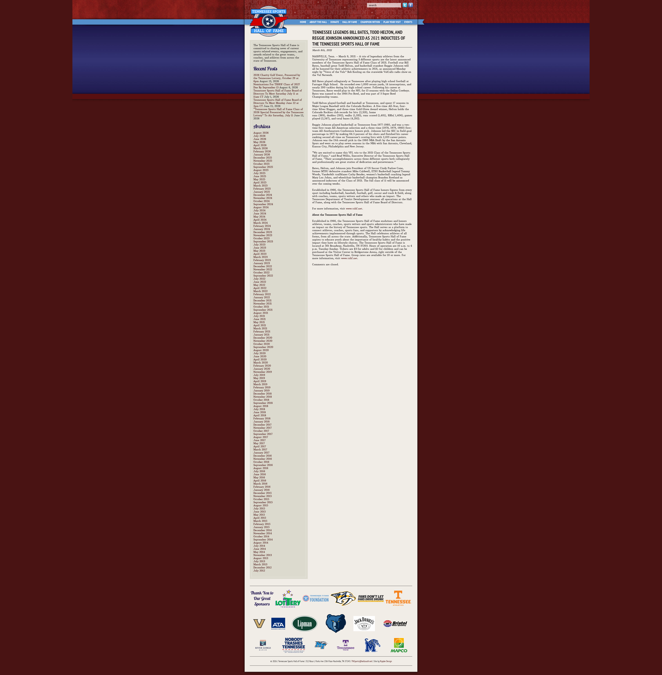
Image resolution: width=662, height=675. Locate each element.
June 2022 (259, 281)
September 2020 (263, 347)
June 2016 (259, 474)
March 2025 (260, 185)
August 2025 (260, 170)
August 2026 (261, 132)
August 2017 (260, 437)
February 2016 (261, 486)
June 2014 (259, 548)
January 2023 (261, 263)
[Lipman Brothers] (305, 623)
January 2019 (261, 390)
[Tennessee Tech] (345, 644)
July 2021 (259, 316)
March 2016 (260, 483)
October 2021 (261, 306)
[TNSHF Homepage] (267, 19)
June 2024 (259, 213)
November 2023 (262, 235)
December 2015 (262, 493)
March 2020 (260, 362)
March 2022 (260, 291)
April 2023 (259, 253)
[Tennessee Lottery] (288, 598)
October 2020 (261, 344)
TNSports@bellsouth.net (362, 661)
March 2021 (260, 328)
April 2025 (259, 182)
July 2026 (259, 135)
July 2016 (259, 471)
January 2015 (261, 527)
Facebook (410, 5)
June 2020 (259, 356)
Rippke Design (386, 661)
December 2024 (262, 194)
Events (408, 22)
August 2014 (260, 542)
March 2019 (260, 384)
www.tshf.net (354, 208)
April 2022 (259, 288)
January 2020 (261, 368)
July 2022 (259, 278)
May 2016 (259, 477)
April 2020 (260, 359)
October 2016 (261, 462)
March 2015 (260, 521)
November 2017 (262, 427)
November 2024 (262, 198)
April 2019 (259, 381)
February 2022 (262, 294)
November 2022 (262, 269)
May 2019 (259, 378)
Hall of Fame (349, 22)
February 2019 (261, 387)
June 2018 (259, 412)
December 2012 (262, 567)
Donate (334, 22)
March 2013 (260, 564)
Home (303, 22)
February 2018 (261, 418)
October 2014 (261, 536)
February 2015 (261, 524)
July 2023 (259, 244)
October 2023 (261, 238)
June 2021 (259, 319)
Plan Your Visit (392, 22)
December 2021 (262, 300)
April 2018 (259, 415)
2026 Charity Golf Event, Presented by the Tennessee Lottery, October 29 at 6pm (276, 78)
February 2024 (262, 226)
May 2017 (259, 443)
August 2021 (260, 312)
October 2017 (261, 430)
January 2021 (261, 334)
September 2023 (263, 241)
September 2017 (263, 434)
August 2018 (260, 406)
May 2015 (259, 514)
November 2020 (262, 340)
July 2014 (259, 545)
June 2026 (259, 139)
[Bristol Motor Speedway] (395, 623)
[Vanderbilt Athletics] (259, 623)
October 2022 (261, 272)
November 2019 (262, 371)
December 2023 (262, 232)
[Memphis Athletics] (372, 644)
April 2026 (260, 145)
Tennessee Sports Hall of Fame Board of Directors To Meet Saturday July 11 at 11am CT (277, 93)
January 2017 (261, 452)
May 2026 (259, 142)
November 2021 (262, 303)
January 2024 (261, 229)
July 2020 (259, 353)
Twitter (405, 5)
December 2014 (262, 530)
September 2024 (263, 204)
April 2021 (259, 325)
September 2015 (263, 502)
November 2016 (262, 458)
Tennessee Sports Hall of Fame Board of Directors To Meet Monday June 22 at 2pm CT (277, 103)
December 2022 (262, 266)
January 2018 (261, 421)
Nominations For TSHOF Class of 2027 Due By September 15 (276, 86)
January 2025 (261, 191)
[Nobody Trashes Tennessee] (293, 644)
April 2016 (259, 480)
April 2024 (260, 219)
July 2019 (259, 375)
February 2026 (262, 151)
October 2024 (261, 201)
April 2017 (259, 446)
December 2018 (262, 393)
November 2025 (262, 160)
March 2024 (260, 222)
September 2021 (263, 309)
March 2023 (260, 257)
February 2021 (261, 331)
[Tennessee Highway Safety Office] (371, 598)
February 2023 (262, 260)
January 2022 (261, 297)
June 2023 (259, 247)
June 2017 (259, 440)
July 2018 (259, 409)
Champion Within (370, 22)
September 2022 (263, 275)
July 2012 (259, 570)
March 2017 (260, 449)
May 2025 (259, 179)
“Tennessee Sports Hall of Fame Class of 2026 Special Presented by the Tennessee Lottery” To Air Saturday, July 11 (278, 112)
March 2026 (260, 148)
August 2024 (261, 207)
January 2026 (261, 154)
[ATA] (278, 623)
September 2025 (263, 167)
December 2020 (262, 337)
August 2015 (260, 505)
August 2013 (260, 558)
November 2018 (262, 396)
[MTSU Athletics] (321, 644)
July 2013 (259, 561)
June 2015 (259, 511)
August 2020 (261, 350)
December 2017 (262, 424)
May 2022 (259, 285)
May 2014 (259, 552)
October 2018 (261, 399)
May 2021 (259, 322)
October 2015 (261, 499)
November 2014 (262, 533)
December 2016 (262, 455)
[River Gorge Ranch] (263, 644)
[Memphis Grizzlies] (336, 623)
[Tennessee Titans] (316, 598)
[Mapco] (399, 644)
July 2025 (259, 173)
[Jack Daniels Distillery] (364, 623)
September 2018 (263, 403)
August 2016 (260, 468)
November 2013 (262, 555)
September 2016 (263, 465)
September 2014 (263, 539)
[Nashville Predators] (343, 598)
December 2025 (262, 157)
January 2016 (261, 489)
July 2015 (259, 508)
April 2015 (259, 517)
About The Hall (318, 22)
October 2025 (261, 163)
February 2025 (262, 188)
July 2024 (259, 210)
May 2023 (259, 250)
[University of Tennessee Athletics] (398, 598)
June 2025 (259, 176)
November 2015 (262, 496)
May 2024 (259, 216)
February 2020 (262, 365)
